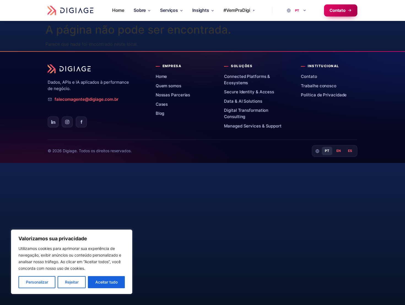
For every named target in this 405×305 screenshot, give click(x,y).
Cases (164, 104)
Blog (162, 113)
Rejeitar (72, 282)
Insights (200, 10)
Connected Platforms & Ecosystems (255, 79)
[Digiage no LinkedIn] (53, 121)
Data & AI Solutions (245, 101)
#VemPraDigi (236, 10)
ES (350, 151)
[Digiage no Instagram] (67, 121)
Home (118, 10)
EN (338, 151)
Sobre (140, 10)
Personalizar (37, 282)
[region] (71, 262)
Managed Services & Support (255, 126)
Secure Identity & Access (251, 91)
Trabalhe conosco (320, 85)
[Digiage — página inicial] (70, 10)
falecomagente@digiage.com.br (86, 99)
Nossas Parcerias (175, 94)
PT (327, 151)
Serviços (169, 10)
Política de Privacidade (326, 94)
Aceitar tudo (106, 282)
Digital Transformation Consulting (255, 113)
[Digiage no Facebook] (81, 121)
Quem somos (170, 85)
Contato (337, 10)
